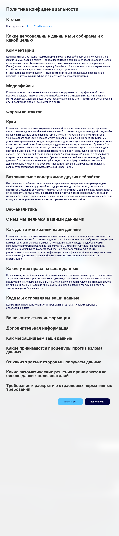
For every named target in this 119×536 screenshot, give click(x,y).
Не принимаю (97, 401)
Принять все (70, 401)
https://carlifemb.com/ (39, 26)
